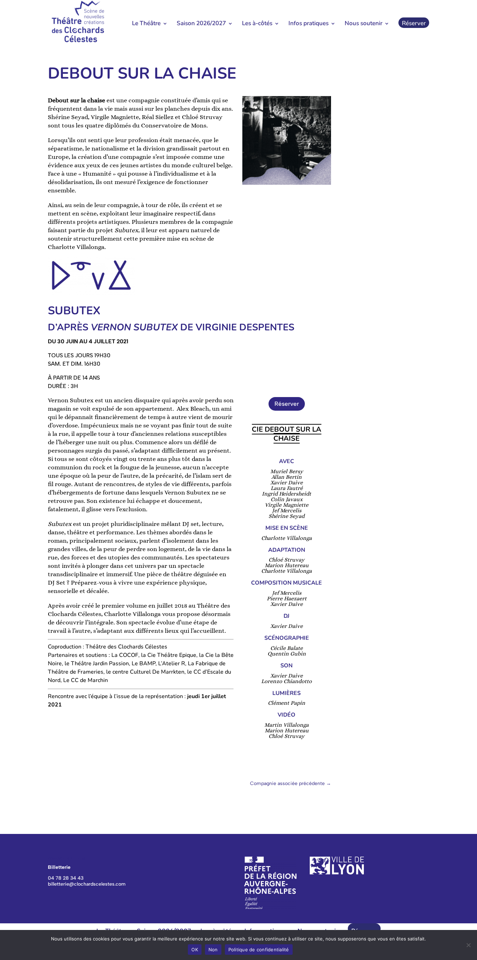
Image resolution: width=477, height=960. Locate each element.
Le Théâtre (146, 24)
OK (194, 949)
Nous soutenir (363, 24)
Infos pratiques (308, 24)
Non (213, 949)
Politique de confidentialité (258, 949)
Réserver (414, 24)
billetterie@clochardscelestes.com (86, 884)
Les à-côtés (257, 24)
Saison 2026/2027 (201, 24)
